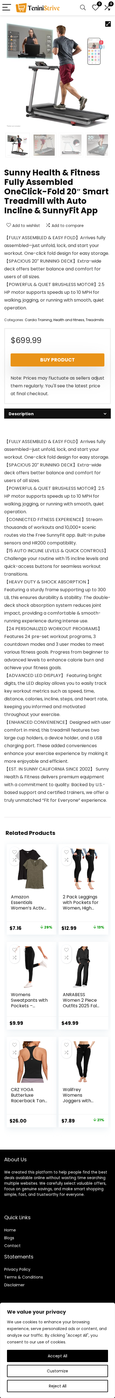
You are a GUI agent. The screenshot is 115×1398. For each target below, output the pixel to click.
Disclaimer (14, 1285)
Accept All (57, 1356)
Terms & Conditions (23, 1277)
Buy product (57, 359)
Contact (12, 1245)
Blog (8, 1238)
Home (10, 1230)
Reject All (57, 1386)
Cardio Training (38, 319)
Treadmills (95, 319)
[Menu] (6, 7)
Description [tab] (21, 414)
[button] (108, 24)
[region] (57, 1350)
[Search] (83, 7)
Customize (57, 1371)
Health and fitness (68, 319)
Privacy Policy (17, 1269)
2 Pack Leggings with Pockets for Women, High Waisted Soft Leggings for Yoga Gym (81, 911)
